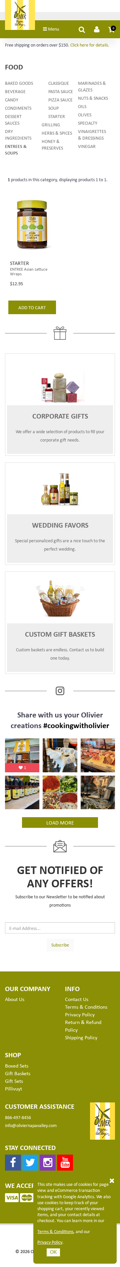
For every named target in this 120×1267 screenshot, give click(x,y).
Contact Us (76, 999)
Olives (84, 114)
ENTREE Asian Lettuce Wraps (28, 271)
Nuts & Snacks (93, 98)
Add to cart (32, 307)
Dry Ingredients (18, 134)
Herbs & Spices (57, 133)
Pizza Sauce (60, 99)
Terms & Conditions (55, 1231)
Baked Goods (19, 83)
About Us (14, 999)
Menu (53, 29)
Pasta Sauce (60, 91)
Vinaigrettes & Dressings (92, 134)
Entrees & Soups (16, 149)
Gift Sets (14, 1080)
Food (14, 66)
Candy (11, 99)
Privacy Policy (49, 1242)
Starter (56, 116)
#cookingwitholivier (76, 725)
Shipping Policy (81, 1037)
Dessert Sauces (13, 119)
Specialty (87, 123)
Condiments (18, 108)
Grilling (51, 124)
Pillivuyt (13, 1088)
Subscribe (60, 945)
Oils (82, 106)
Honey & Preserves (52, 144)
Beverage (15, 91)
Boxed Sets (16, 1065)
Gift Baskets (17, 1073)
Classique (58, 83)
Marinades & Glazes (92, 86)
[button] (111, 29)
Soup (53, 108)
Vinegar (87, 146)
